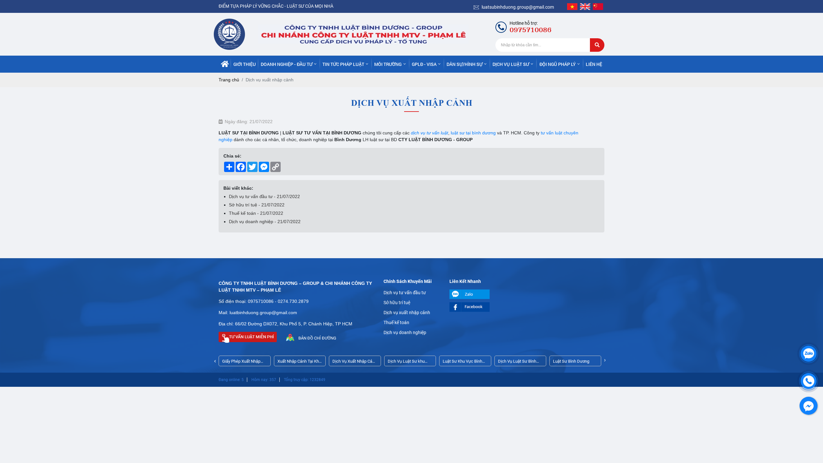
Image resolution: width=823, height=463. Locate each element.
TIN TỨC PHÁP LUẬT (343, 64)
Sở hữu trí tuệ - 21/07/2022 (257, 204)
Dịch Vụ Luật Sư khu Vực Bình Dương (406, 362)
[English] (585, 6)
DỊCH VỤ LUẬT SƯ (511, 64)
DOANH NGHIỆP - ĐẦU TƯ (286, 64)
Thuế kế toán (396, 322)
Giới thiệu (244, 64)
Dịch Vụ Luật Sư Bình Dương (517, 362)
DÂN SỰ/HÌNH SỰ (465, 64)
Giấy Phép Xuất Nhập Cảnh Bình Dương (241, 362)
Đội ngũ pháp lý (557, 64)
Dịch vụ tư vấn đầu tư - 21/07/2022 (264, 196)
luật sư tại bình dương (472, 132)
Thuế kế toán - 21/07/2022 (256, 213)
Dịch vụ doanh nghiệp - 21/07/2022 (265, 221)
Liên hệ (594, 64)
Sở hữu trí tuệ (397, 302)
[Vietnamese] (572, 6)
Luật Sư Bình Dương (571, 361)
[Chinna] (598, 6)
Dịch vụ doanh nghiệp (405, 332)
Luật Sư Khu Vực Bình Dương (462, 362)
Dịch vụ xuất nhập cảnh (407, 312)
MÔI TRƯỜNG (388, 64)
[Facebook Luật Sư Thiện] (477, 307)
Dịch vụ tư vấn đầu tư (405, 292)
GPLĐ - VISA (424, 64)
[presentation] (215, 361)
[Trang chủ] (225, 64)
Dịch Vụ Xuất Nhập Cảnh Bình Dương (354, 362)
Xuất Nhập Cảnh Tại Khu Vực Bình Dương (299, 362)
